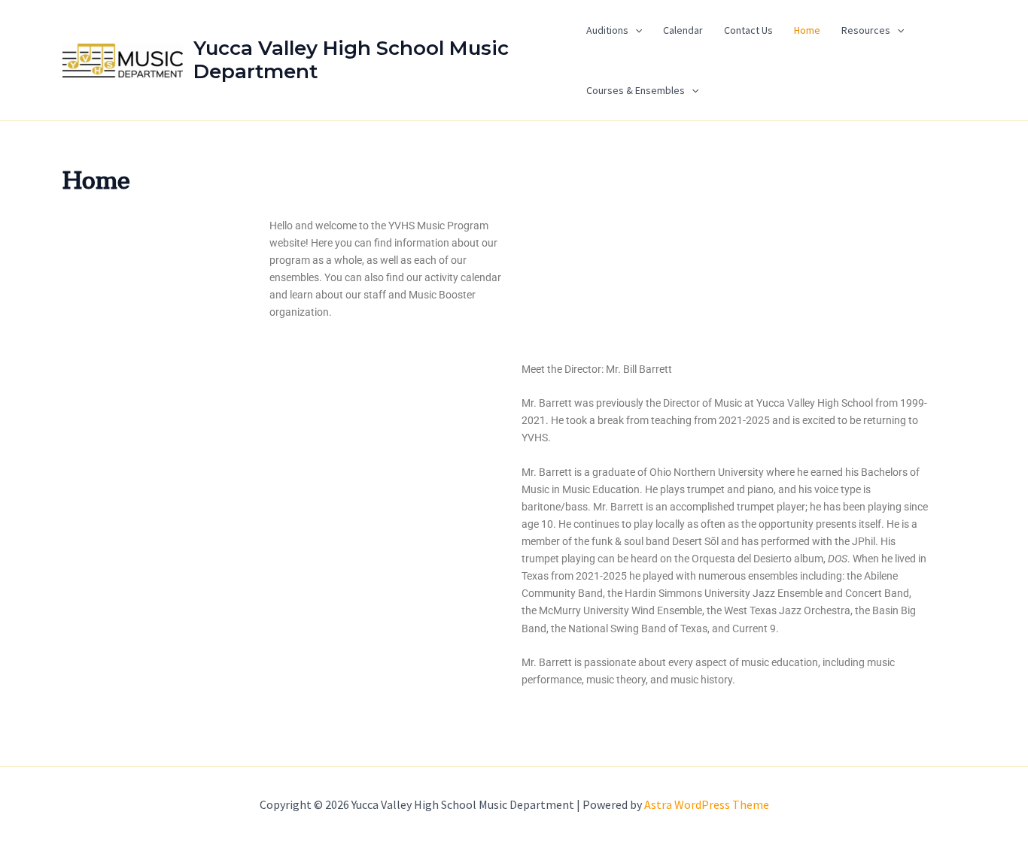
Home (807, 30)
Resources (865, 30)
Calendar (683, 30)
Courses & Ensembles (635, 90)
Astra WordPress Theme (706, 804)
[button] (635, 30)
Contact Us (748, 30)
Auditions (607, 30)
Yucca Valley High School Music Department (351, 59)
